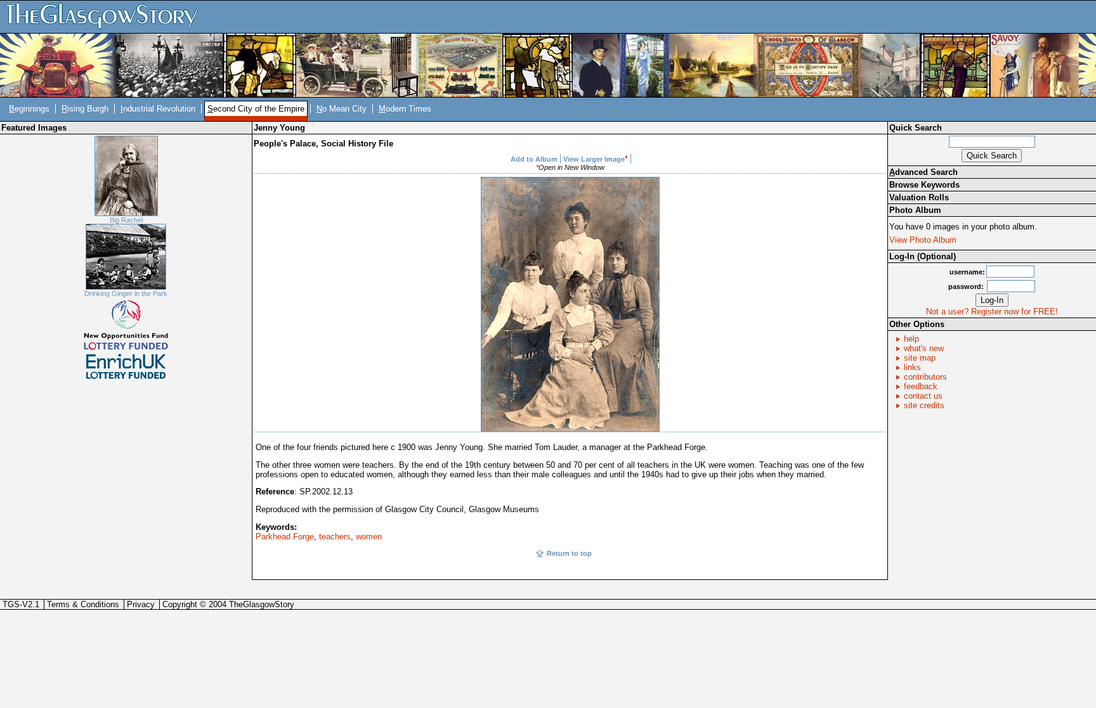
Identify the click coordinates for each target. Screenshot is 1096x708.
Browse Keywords (924, 185)
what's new (924, 348)
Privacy (141, 604)
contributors (925, 377)
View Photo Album (922, 240)
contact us (923, 396)
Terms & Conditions (83, 604)
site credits (924, 405)
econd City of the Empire (255, 108)
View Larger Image (594, 159)
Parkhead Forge (285, 536)
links (912, 367)
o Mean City (341, 108)
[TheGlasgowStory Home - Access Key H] (106, 16)
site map (920, 358)
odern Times (405, 108)
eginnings (29, 108)
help (911, 339)
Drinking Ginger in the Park (125, 293)
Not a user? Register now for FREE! (992, 311)
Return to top (569, 553)
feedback (920, 386)
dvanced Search (923, 172)
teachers (335, 536)
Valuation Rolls (919, 197)
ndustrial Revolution (158, 108)
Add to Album (534, 159)
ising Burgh (85, 108)
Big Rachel (126, 220)
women (369, 536)
